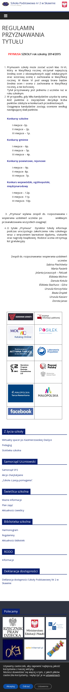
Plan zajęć (7, 505)
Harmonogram (10, 530)
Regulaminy (8, 535)
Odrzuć (26, 686)
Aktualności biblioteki (13, 540)
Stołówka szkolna (11, 450)
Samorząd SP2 (10, 469)
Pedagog (7, 445)
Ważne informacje (12, 500)
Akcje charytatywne (12, 475)
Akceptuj (11, 686)
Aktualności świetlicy (13, 510)
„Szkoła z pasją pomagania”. (17, 480)
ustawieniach (53, 675)
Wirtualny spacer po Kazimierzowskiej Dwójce (27, 439)
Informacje (8, 560)
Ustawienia (43, 686)
